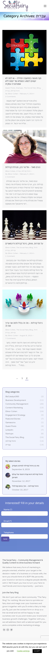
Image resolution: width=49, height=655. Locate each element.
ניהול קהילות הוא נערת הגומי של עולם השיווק (27, 476)
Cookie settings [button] (23, 651)
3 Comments (10, 97)
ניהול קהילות (15, 91)
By (11, 94)
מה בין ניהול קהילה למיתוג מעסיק (25, 466)
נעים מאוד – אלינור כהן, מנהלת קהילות (22, 167)
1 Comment (10, 177)
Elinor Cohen (10, 171)
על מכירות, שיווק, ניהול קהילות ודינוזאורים (24, 243)
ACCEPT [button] (37, 651)
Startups (19, 88)
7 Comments (10, 338)
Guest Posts (10, 88)
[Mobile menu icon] (45, 6)
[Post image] (7, 466)
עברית (7, 91)
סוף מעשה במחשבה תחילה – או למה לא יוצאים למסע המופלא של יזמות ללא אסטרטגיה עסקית (23, 81)
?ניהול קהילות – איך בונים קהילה (25, 486)
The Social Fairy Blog (32, 88)
